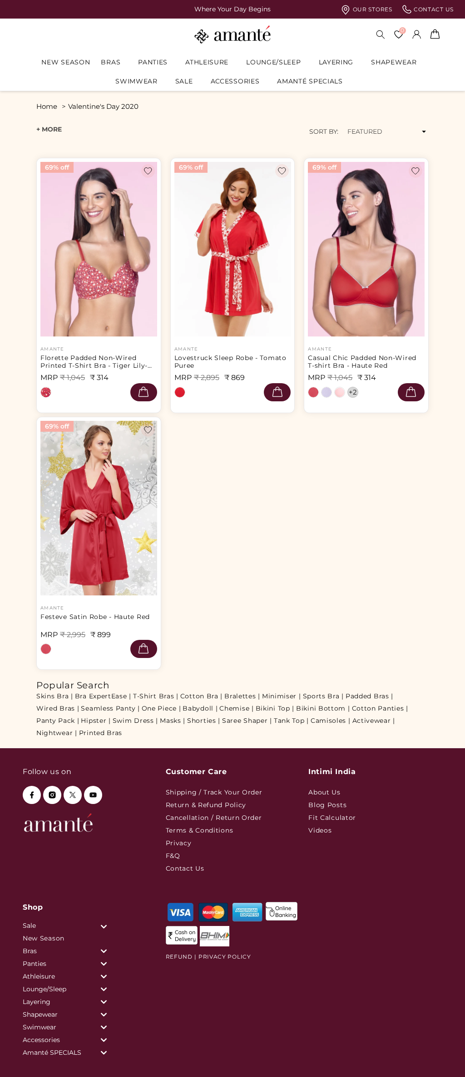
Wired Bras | (57, 708)
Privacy (179, 843)
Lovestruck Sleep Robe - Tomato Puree (230, 362)
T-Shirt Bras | (155, 696)
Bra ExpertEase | (103, 696)
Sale (184, 81)
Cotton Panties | (380, 708)
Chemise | (236, 708)
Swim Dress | (135, 720)
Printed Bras (100, 733)
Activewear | (373, 720)
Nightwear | (56, 733)
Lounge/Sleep (273, 62)
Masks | (172, 720)
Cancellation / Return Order (214, 818)
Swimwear (136, 81)
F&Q (173, 856)
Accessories (235, 81)
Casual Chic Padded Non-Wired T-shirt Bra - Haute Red (362, 362)
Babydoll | (200, 708)
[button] (114, 62)
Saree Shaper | (247, 720)
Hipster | (95, 720)
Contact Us (185, 868)
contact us (433, 9)
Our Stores (371, 9)
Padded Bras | (369, 696)
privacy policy (224, 956)
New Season (43, 938)
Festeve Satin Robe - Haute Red (95, 617)
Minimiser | (281, 696)
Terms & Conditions (199, 830)
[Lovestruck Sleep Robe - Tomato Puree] (179, 392)
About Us (324, 792)
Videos (319, 830)
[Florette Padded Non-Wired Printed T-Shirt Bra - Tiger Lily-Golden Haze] (45, 392)
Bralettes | (242, 696)
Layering (336, 62)
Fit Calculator (332, 818)
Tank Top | (291, 720)
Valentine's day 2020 (103, 106)
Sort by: (323, 131)
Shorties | (203, 720)
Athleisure (206, 62)
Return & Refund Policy (206, 805)
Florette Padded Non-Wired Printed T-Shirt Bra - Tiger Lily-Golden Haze (94, 362)
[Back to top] (442, 1057)
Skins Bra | (54, 696)
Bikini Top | (275, 708)
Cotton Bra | (201, 696)
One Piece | (161, 708)
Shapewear (393, 62)
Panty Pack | (57, 720)
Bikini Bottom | (323, 708)
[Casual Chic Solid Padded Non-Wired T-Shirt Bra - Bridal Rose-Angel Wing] (339, 392)
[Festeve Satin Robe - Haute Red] (45, 648)
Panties (153, 62)
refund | (181, 956)
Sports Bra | (323, 696)
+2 (353, 392)
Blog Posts (327, 805)
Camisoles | (331, 720)
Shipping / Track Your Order (214, 792)
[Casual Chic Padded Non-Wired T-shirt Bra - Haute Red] (313, 392)
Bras (110, 62)
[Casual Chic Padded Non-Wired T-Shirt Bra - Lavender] (326, 392)
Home (46, 106)
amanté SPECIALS (310, 81)
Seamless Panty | (110, 708)
